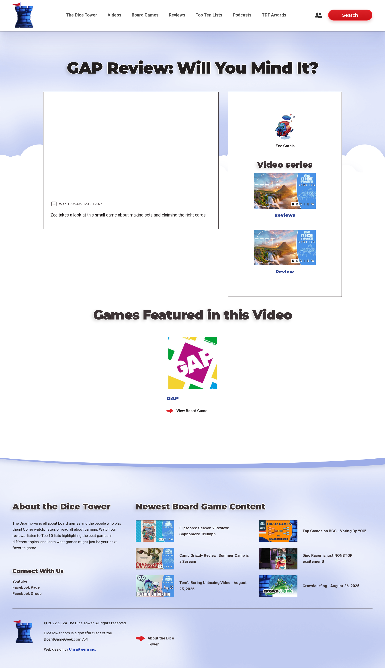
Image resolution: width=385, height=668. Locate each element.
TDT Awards (274, 15)
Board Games (145, 15)
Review (285, 271)
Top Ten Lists (209, 15)
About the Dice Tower (161, 638)
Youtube (19, 581)
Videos (114, 15)
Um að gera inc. (82, 649)
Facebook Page (26, 587)
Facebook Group (27, 593)
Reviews (177, 15)
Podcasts (242, 15)
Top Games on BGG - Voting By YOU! (334, 531)
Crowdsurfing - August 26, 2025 (331, 585)
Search (350, 15)
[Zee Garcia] (285, 126)
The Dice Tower (81, 15)
